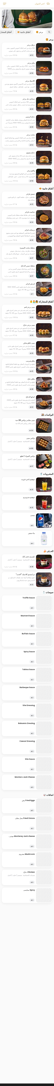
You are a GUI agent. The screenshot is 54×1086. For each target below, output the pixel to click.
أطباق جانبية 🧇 (23, 32)
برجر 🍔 (39, 32)
